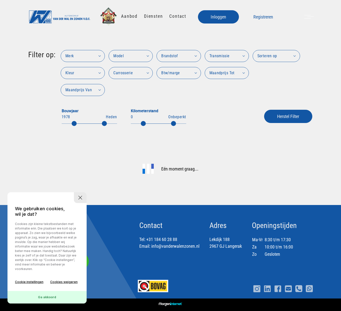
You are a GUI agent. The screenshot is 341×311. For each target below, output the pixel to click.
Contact (177, 16)
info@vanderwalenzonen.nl (175, 246)
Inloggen (218, 17)
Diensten (153, 16)
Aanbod (129, 16)
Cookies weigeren (64, 282)
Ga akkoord (47, 297)
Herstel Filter (288, 116)
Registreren (263, 17)
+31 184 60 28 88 (161, 239)
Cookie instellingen (29, 282)
